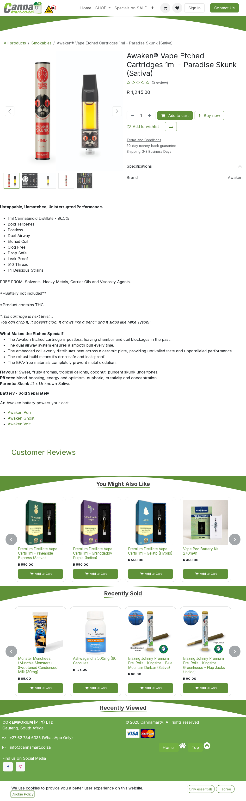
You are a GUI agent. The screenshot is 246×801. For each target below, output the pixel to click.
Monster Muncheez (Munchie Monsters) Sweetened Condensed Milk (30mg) (37, 665)
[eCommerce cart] (165, 8)
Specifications (139, 166)
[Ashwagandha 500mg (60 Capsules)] (95, 632)
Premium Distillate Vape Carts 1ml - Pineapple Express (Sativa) (37, 553)
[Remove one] (131, 115)
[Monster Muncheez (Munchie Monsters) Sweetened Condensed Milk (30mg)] (40, 632)
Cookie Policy (23, 794)
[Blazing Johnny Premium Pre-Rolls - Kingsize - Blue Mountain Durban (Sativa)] (150, 632)
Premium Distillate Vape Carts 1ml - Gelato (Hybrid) (150, 551)
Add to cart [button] (178, 115)
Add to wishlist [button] (146, 126)
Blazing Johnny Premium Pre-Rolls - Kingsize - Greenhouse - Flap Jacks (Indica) (204, 665)
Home (169, 747)
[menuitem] (85, 8)
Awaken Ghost (21, 418)
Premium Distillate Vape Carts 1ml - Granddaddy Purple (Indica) (92, 553)
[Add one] (150, 115)
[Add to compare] (171, 126)
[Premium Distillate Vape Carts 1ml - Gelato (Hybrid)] (150, 522)
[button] (10, 111)
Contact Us (224, 8)
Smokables (41, 43)
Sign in (194, 8)
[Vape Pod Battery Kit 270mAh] (205, 522)
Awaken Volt (19, 424)
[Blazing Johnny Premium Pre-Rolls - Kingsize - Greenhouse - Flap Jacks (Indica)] (205, 632)
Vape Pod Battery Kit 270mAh (200, 551)
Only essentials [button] (201, 789)
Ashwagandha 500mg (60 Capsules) (95, 660)
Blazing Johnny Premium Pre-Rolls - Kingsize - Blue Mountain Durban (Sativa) (150, 663)
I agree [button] (225, 789)
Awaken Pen (19, 412)
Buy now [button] (211, 115)
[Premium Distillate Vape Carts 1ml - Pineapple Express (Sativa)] (40, 522)
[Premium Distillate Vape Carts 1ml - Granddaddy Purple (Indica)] (95, 522)
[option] (123, 539)
